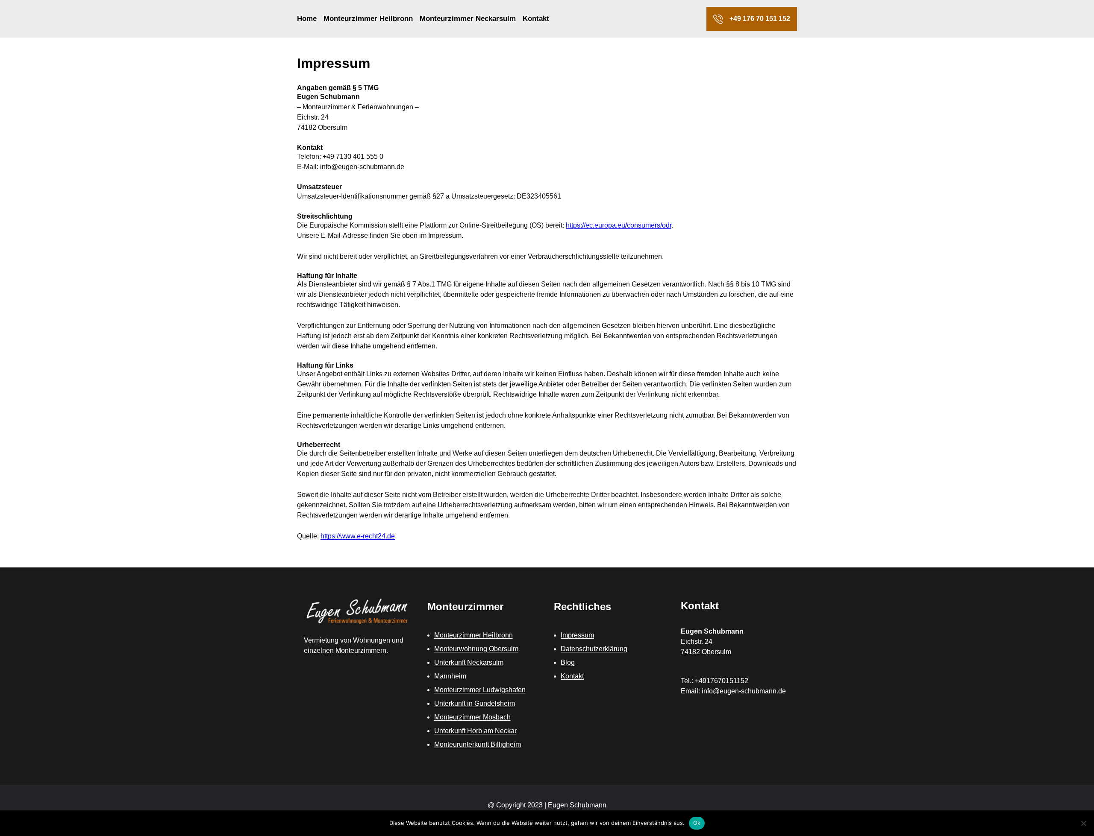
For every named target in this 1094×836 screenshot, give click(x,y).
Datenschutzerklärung (594, 648)
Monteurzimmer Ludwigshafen (480, 689)
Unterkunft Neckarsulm (468, 662)
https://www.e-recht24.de (358, 536)
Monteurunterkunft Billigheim (477, 744)
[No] (1083, 823)
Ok (697, 822)
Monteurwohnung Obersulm (476, 648)
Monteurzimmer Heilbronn (473, 635)
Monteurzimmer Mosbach (472, 717)
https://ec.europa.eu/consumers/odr (618, 225)
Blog (568, 662)
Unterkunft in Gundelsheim (474, 703)
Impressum (577, 635)
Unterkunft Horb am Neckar (475, 730)
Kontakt (572, 676)
